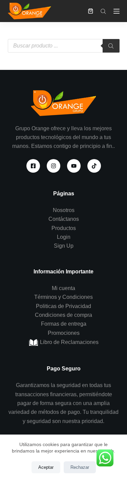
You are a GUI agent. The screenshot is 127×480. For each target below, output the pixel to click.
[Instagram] (53, 166)
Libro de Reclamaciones (69, 342)
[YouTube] (74, 166)
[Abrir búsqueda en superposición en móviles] (103, 11)
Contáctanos (63, 219)
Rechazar (79, 467)
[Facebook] (33, 166)
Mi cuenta (63, 288)
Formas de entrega (63, 324)
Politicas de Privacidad (63, 306)
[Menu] (116, 11)
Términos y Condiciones (63, 297)
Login (63, 237)
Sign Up (63, 246)
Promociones (64, 333)
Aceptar (46, 467)
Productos (63, 228)
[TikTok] (94, 166)
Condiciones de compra (63, 315)
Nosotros (64, 210)
